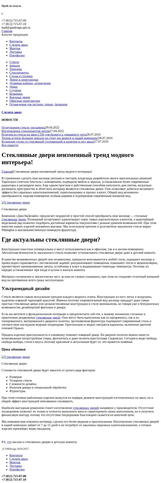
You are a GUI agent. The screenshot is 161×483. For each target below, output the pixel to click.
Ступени (15, 90)
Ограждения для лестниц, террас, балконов (38, 104)
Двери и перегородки (23, 79)
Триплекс (15, 69)
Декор (13, 86)
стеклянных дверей (86, 408)
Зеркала (14, 65)
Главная (7, 171)
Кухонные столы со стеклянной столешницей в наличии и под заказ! (48, 141)
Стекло (14, 62)
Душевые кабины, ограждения (29, 83)
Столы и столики (21, 76)
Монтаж (14, 48)
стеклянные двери (14, 219)
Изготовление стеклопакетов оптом (26, 131)
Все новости (10, 145)
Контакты (16, 41)
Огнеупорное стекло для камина (23, 127)
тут (9, 442)
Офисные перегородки (24, 100)
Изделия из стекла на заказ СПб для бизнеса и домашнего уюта (44, 134)
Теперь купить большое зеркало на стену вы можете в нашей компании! (50, 138)
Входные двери (19, 97)
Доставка (15, 51)
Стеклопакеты (19, 72)
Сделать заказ (18, 44)
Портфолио (17, 55)
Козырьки (16, 93)
